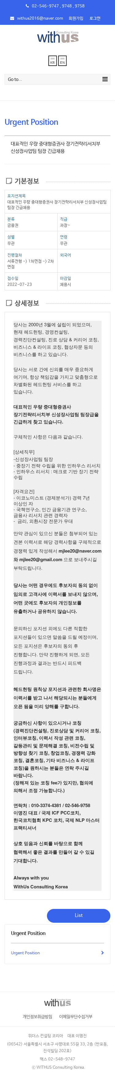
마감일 (65, 278)
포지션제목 (16, 196)
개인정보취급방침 (37, 1016)
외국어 (65, 255)
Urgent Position (25, 953)
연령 (63, 237)
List (79, 915)
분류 (11, 219)
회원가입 (76, 18)
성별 (11, 237)
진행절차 (14, 255)
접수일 (12, 278)
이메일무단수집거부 (75, 1016)
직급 (63, 219)
